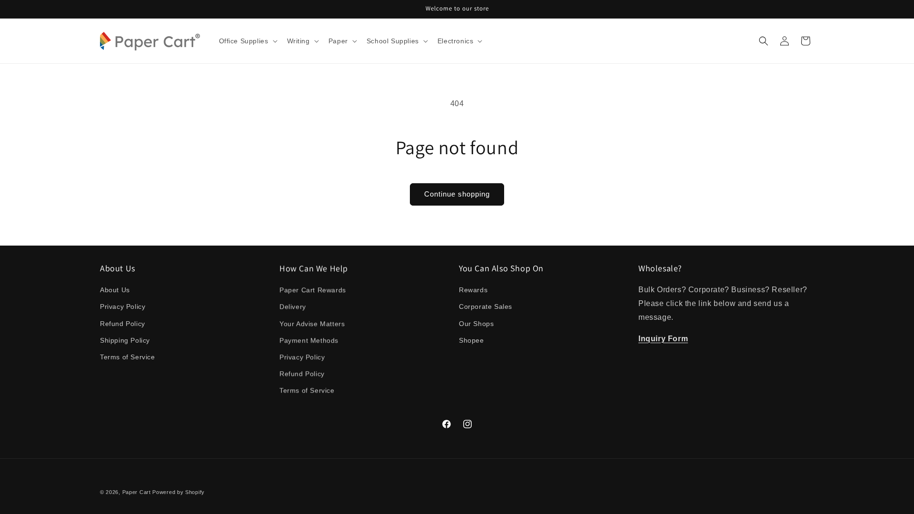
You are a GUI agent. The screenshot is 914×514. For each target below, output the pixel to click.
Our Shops (476, 323)
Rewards (473, 290)
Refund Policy (122, 323)
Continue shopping (457, 194)
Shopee (471, 340)
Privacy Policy (122, 306)
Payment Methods (308, 340)
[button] (247, 41)
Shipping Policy (125, 340)
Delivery (292, 306)
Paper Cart (136, 492)
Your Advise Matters (312, 323)
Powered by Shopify (178, 492)
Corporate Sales (485, 306)
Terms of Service (127, 357)
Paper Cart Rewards (312, 290)
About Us (115, 290)
